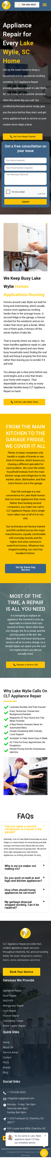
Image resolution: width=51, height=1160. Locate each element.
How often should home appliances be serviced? (20, 891)
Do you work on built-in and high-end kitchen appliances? (23, 879)
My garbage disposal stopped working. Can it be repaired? (22, 904)
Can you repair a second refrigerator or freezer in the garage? (23, 829)
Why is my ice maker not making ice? (20, 867)
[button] (44, 5)
